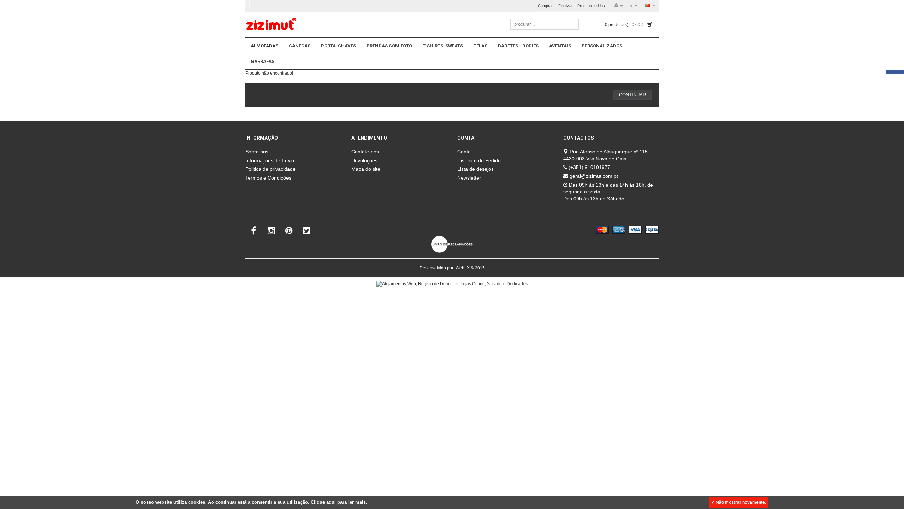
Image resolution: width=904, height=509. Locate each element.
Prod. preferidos (591, 6)
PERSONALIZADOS (602, 45)
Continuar (632, 95)
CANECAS (299, 45)
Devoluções (364, 160)
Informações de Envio (269, 160)
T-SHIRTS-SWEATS (443, 45)
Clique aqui (323, 502)
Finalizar (565, 6)
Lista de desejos (475, 169)
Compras (546, 6)
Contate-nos (365, 151)
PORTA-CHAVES (338, 45)
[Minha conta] (618, 5)
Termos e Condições (268, 178)
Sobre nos (256, 151)
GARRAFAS (262, 61)
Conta (464, 151)
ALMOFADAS (264, 45)
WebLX (463, 267)
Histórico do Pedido (479, 160)
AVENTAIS (560, 45)
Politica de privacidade (270, 169)
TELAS (480, 45)
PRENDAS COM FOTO (389, 45)
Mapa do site (365, 169)
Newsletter (469, 178)
